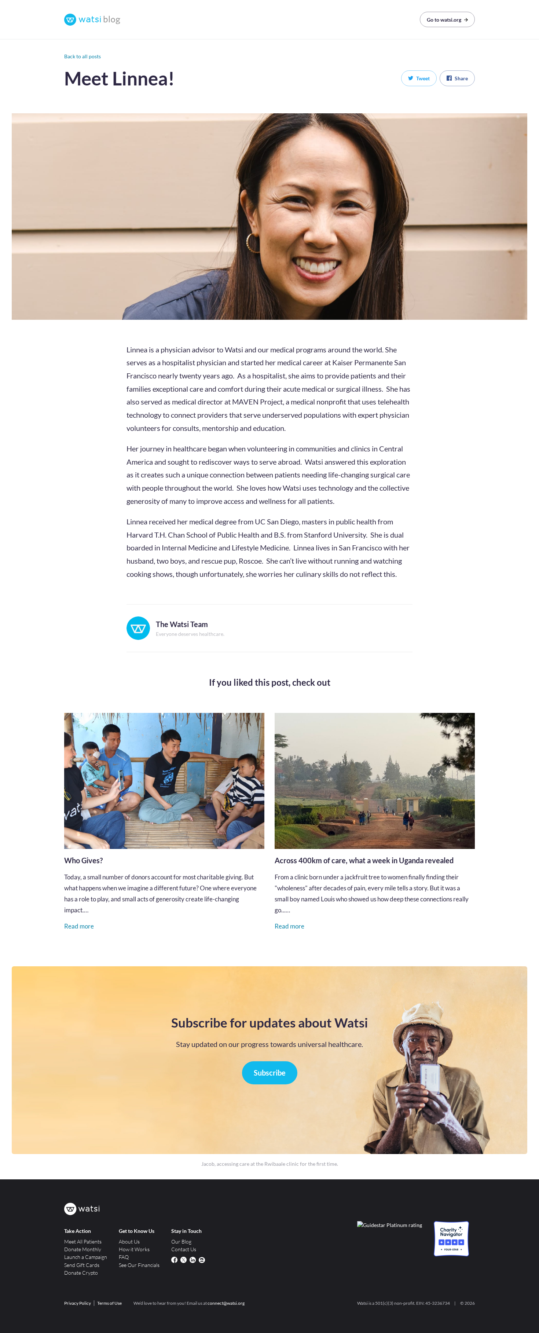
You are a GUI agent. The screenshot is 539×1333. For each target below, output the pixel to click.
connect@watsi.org (226, 1303)
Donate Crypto (81, 1273)
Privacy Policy (77, 1303)
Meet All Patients (83, 1241)
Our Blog (181, 1241)
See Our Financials (139, 1265)
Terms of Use (109, 1303)
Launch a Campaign (85, 1257)
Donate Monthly (82, 1249)
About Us (129, 1241)
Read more (79, 926)
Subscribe (270, 1072)
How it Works (134, 1249)
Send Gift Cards (81, 1265)
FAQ (124, 1257)
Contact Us (183, 1249)
